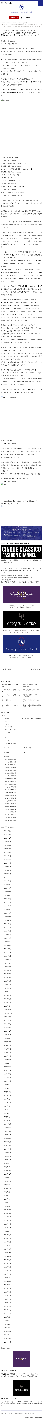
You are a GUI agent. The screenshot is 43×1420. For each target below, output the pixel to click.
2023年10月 (8, 909)
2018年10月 (8, 1067)
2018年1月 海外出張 (10, 773)
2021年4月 (7, 995)
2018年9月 (7, 1070)
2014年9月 (7, 1220)
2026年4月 (7, 831)
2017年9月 (7, 1099)
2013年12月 (7, 1249)
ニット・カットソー (10, 729)
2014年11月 (7, 1213)
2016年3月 (7, 1156)
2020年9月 (7, 1017)
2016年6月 (7, 1145)
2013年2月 (7, 1274)
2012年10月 (8, 1288)
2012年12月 (7, 1281)
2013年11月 (7, 1252)
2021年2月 (7, 1002)
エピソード (27, 752)
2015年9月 (7, 1177)
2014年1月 (7, 1245)
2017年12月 (7, 1088)
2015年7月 (7, 1185)
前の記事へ (8, 669)
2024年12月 (8, 881)
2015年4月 (7, 1195)
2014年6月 (7, 1227)
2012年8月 (7, 1295)
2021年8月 (7, 988)
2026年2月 (7, 838)
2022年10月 (8, 941)
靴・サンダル (8, 738)
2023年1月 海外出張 (10, 770)
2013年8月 (7, 1263)
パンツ (7, 735)
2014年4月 (7, 1235)
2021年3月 (7, 999)
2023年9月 (7, 913)
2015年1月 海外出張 (10, 787)
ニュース (6, 748)
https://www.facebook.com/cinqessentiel (16, 570)
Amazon (20, 504)
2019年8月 (7, 1049)
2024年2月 (7, 899)
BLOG (3, 716)
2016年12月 (8, 1124)
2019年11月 (7, 1038)
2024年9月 (7, 888)
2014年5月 (7, 1231)
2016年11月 (7, 1127)
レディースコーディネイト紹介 (32, 718)
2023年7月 (7, 920)
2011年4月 (7, 1324)
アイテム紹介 (27, 748)
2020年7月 (7, 1024)
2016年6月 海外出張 (10, 778)
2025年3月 (7, 870)
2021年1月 (7, 1006)
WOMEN (14, 17)
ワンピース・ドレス (10, 724)
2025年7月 (7, 863)
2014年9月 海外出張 (10, 789)
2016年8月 (7, 1138)
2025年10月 (8, 852)
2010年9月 (7, 1342)
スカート (7, 732)
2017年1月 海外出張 (10, 776)
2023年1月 (7, 931)
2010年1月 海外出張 (10, 820)
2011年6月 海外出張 (10, 812)
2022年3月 (7, 963)
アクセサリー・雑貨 (10, 743)
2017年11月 (7, 1092)
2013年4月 (7, 1267)
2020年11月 (8, 1009)
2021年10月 (8, 981)
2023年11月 (7, 906)
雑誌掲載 (6, 752)
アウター (7, 721)
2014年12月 (7, 1210)
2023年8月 (7, 916)
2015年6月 (7, 1188)
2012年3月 (7, 1303)
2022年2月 (7, 967)
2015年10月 (7, 1174)
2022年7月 (7, 952)
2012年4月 (7, 1299)
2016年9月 (7, 1135)
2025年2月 (7, 874)
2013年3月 (7, 1270)
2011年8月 (7, 1320)
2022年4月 (7, 959)
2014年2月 (7, 1242)
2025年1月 (7, 877)
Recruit (10, 1413)
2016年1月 (7, 1163)
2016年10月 (8, 1131)
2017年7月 (7, 1106)
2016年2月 (7, 1160)
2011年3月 (7, 1328)
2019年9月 (7, 1045)
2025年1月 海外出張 (10, 759)
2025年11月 (7, 849)
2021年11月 (7, 977)
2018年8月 (7, 1074)
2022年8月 (7, 949)
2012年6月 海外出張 (10, 806)
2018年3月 (7, 1077)
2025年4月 (7, 866)
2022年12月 (8, 934)
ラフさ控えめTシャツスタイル (31, 690)
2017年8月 (7, 1102)
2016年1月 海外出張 (10, 781)
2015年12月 (7, 1167)
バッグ (7, 741)
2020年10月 (8, 1013)
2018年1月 (7, 1084)
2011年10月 (7, 1313)
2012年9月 (7, 1292)
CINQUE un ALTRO (8, 1399)
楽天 (9, 160)
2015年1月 (7, 1206)
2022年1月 (7, 970)
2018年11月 (7, 1063)
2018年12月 (8, 1059)
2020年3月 (7, 1027)
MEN (28, 17)
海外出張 (6, 756)
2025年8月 (7, 859)
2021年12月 (7, 974)
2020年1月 (7, 1034)
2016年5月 (7, 1149)
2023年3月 (7, 924)
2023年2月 (7, 927)
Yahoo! (14, 160)
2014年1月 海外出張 (10, 798)
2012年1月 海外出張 (10, 809)
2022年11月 (7, 938)
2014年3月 (7, 1238)
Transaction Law (29, 1413)
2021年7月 (7, 992)
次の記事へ (34, 669)
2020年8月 (7, 1020)
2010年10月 (8, 1338)
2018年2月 (7, 1081)
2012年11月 (7, 1285)
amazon (19, 166)
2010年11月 (7, 1335)
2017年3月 (7, 1113)
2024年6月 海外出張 (10, 762)
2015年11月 (7, 1170)
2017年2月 (7, 1117)
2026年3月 (7, 834)
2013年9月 (7, 1260)
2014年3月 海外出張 (10, 795)
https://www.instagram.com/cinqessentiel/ (17, 577)
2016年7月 (7, 1142)
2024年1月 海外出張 (10, 764)
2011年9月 (7, 1317)
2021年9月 (7, 984)
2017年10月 (7, 1095)
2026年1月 (7, 841)
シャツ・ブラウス (10, 727)
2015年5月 (7, 1192)
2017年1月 (7, 1120)
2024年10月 (8, 884)
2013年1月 (7, 1278)
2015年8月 (7, 1181)
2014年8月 (7, 1224)
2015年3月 (7, 1199)
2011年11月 (7, 1310)
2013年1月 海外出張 (10, 803)
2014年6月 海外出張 (10, 792)
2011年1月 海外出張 (10, 814)
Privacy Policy (18, 1413)
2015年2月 (7, 1202)
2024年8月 (7, 891)
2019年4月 (7, 1052)
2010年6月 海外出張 (10, 817)
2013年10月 (8, 1256)
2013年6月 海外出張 (10, 801)
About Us (3, 1413)
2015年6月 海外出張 (10, 784)
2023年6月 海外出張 (10, 767)
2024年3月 (7, 895)
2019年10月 (8, 1042)
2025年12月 (8, 845)
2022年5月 (7, 956)
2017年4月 (7, 1110)
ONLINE (3, 160)
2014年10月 (8, 1217)
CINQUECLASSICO (8, 1370)
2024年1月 (7, 902)
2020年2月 (7, 1031)
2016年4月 (7, 1152)
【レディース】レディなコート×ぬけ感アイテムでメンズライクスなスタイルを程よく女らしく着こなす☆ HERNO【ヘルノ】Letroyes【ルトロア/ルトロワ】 (21, 32)
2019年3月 (7, 1056)
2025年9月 (7, 856)
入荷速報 (6, 718)
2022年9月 (7, 945)
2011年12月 (7, 1306)
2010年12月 (8, 1331)
